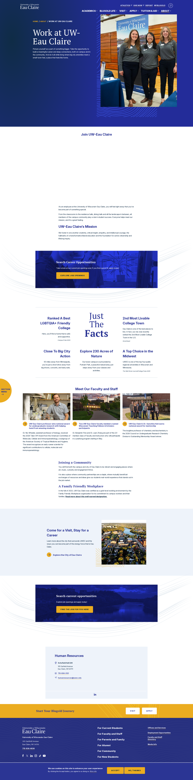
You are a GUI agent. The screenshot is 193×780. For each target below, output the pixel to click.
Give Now (137, 5)
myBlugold (159, 5)
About (165, 11)
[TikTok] (40, 756)
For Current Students (110, 728)
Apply (133, 11)
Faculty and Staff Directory (155, 738)
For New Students (108, 757)
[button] (170, 5)
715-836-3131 (63, 673)
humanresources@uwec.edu (69, 678)
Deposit (149, 5)
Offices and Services (157, 728)
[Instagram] (36, 756)
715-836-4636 (28, 748)
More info (93, 771)
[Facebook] (23, 756)
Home (35, 21)
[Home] (29, 6)
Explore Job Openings (73, 275)
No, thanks (134, 770)
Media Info (152, 744)
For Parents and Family (111, 739)
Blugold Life (107, 11)
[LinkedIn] (95, 694)
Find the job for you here (75, 609)
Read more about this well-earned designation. (86, 496)
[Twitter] (27, 756)
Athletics (125, 5)
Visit (122, 11)
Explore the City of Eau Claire (67, 555)
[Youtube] (44, 756)
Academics (89, 11)
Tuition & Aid (149, 11)
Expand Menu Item (96, 10)
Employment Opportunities (159, 733)
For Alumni (104, 745)
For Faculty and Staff (110, 734)
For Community (107, 751)
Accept (115, 770)
